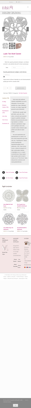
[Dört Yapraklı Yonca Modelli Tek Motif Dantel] (22, 195)
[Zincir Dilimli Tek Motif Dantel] (8, 195)
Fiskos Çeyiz (19, 274)
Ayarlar (26, 400)
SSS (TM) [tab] (4, 116)
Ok (15, 405)
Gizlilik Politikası (20, 276)
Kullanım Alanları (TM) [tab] (5, 106)
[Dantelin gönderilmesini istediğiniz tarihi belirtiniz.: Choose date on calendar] (4, 77)
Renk (7, 67)
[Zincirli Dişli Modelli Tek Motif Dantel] (22, 219)
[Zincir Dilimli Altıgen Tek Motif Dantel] (8, 219)
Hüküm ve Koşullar (11, 276)
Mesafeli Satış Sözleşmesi (13, 278)
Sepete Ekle (20, 88)
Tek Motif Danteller (23, 93)
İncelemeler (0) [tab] (5, 123)
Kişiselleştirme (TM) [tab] (5, 111)
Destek (5, 276)
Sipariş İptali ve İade (23, 278)
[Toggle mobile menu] (28, 7)
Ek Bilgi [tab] (4, 101)
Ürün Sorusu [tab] (5, 119)
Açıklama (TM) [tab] (5, 98)
